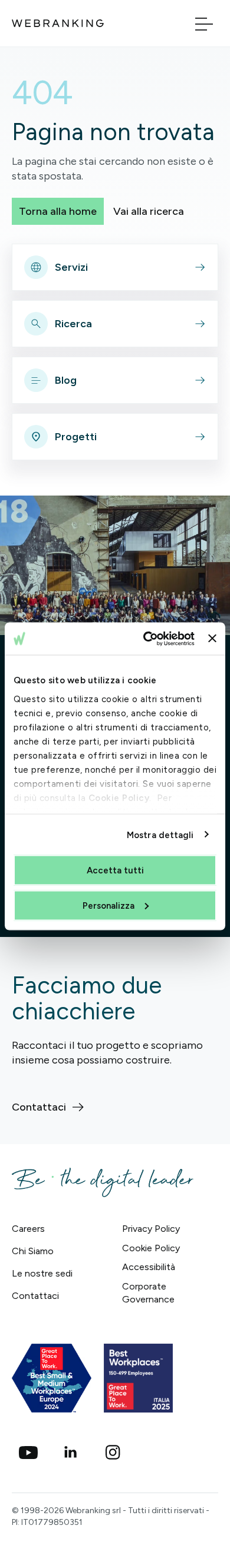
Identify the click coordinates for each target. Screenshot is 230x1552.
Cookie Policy (119, 797)
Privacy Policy (151, 1228)
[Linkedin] (70, 1452)
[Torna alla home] (58, 23)
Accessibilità (148, 1266)
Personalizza (108, 905)
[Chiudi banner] (212, 638)
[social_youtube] (28, 1452)
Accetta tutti (115, 870)
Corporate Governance (148, 1293)
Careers (28, 1228)
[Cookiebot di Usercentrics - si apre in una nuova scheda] (146, 638)
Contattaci (35, 1295)
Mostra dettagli (160, 834)
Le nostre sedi (42, 1273)
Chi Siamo (33, 1251)
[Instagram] (113, 1452)
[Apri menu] (204, 23)
